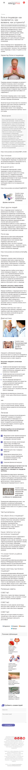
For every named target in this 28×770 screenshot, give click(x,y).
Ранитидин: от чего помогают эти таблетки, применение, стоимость (13, 698)
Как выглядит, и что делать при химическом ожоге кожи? (13, 683)
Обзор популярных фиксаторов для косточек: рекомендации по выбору (12, 667)
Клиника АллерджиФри (17, 764)
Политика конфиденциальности (14, 765)
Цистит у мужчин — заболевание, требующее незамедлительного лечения (13, 650)
